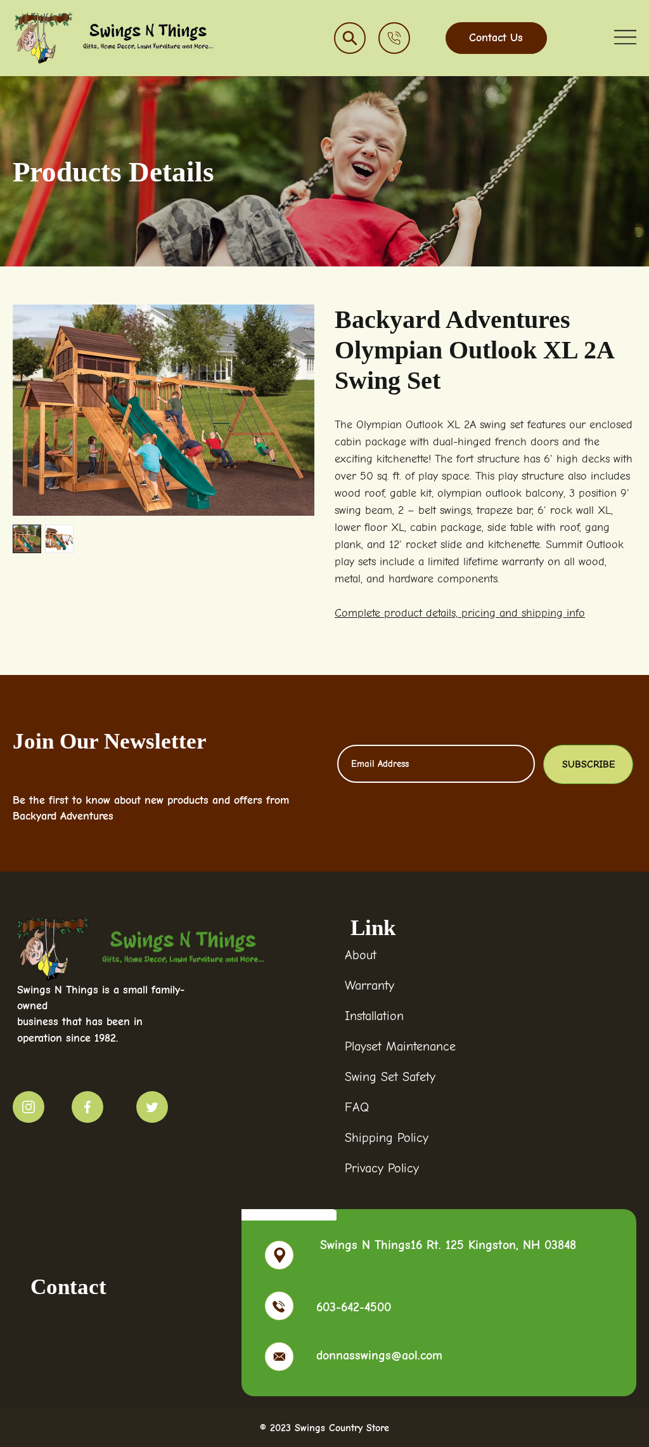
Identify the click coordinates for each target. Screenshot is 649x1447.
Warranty (369, 985)
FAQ (357, 1107)
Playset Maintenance (400, 1046)
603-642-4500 (353, 1307)
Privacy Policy (382, 1168)
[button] (350, 38)
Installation (374, 1016)
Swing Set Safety (390, 1077)
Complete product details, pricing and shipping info (460, 613)
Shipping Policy (386, 1137)
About (360, 955)
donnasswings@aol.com (379, 1355)
